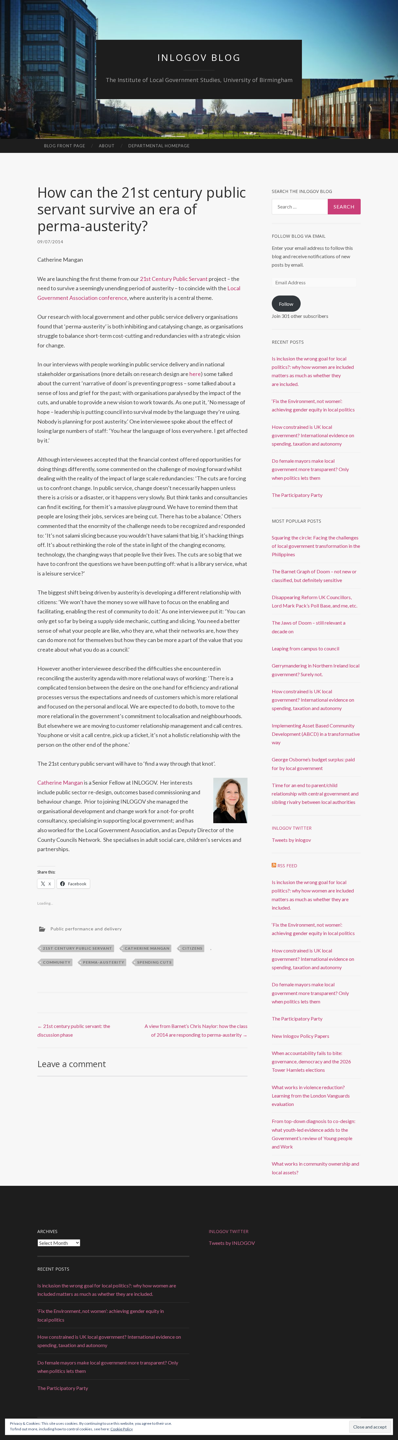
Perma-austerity (103, 962)
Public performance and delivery (86, 928)
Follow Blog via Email (299, 236)
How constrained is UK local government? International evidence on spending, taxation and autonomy (313, 435)
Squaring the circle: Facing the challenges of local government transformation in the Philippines (316, 545)
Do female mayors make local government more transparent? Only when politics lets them (310, 469)
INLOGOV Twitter (292, 828)
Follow (286, 304)
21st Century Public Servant (174, 278)
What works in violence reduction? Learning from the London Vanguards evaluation (311, 1095)
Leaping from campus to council (305, 648)
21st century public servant (77, 948)
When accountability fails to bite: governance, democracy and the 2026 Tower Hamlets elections (311, 1061)
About (107, 145)
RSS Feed (287, 866)
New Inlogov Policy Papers (300, 1036)
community (57, 962)
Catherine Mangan (60, 782)
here (195, 373)
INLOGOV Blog (199, 57)
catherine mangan (147, 948)
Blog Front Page (64, 145)
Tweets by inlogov (291, 840)
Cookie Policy (121, 1429)
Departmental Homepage (159, 145)
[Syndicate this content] (274, 866)
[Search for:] (316, 206)
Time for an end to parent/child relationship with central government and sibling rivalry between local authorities (315, 793)
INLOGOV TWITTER (228, 1231)
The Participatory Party (297, 495)
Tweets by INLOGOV (232, 1243)
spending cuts (154, 962)
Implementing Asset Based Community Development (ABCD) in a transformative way (316, 733)
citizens (192, 948)
